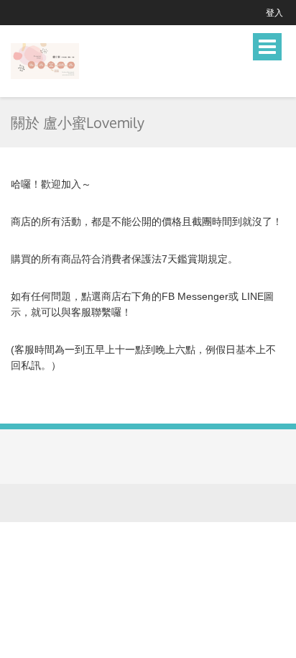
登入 (274, 12)
